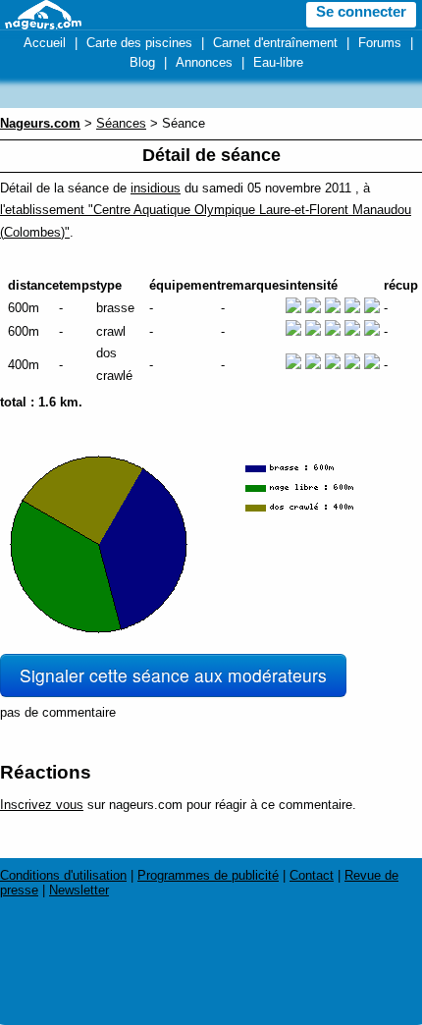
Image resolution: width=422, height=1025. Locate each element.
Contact (312, 875)
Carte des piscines (139, 42)
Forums (379, 42)
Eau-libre (278, 62)
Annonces (204, 62)
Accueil (45, 42)
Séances (121, 123)
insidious (156, 188)
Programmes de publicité (208, 875)
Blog (142, 62)
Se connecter (361, 12)
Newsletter (79, 890)
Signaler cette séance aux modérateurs (173, 675)
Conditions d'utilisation (63, 875)
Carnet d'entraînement (275, 42)
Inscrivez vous (41, 804)
